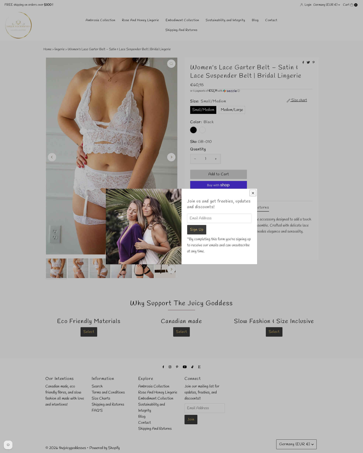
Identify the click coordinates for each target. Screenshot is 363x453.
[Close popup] (253, 193)
